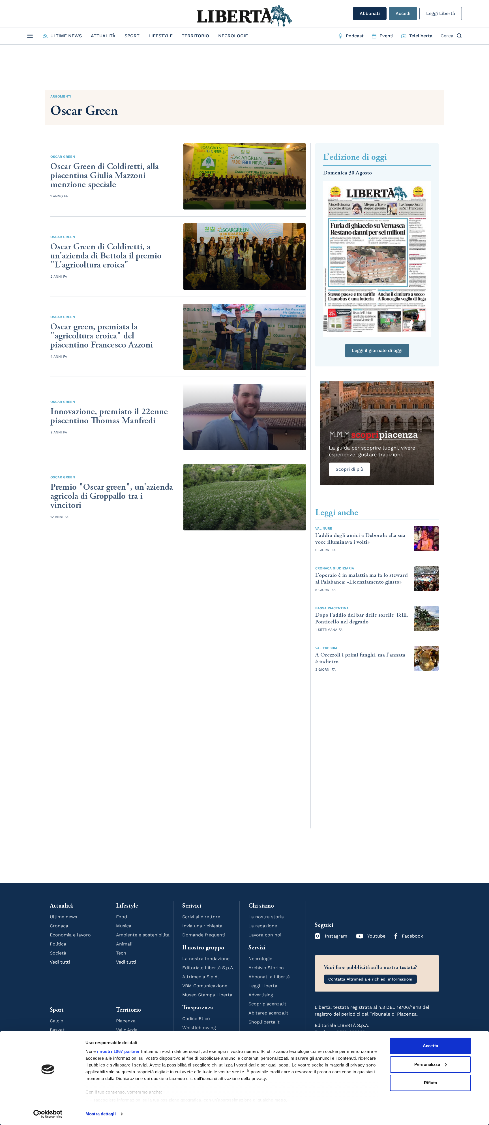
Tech (121, 953)
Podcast (355, 35)
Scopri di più (349, 469)
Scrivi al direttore (201, 916)
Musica (123, 925)
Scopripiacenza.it (267, 1004)
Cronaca (59, 925)
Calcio (56, 1020)
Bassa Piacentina (332, 608)
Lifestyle (161, 35)
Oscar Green (62, 157)
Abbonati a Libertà (269, 976)
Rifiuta (430, 1082)
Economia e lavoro (70, 935)
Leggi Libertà (440, 13)
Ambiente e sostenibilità (143, 935)
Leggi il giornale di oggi (377, 350)
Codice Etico (196, 1018)
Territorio (195, 35)
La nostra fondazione (206, 958)
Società (58, 953)
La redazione (262, 925)
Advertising (260, 994)
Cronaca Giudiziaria (334, 568)
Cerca (447, 35)
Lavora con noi (264, 935)
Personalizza (427, 1064)
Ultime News (66, 35)
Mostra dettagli (100, 1113)
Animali (124, 944)
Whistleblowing (199, 1027)
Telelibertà (420, 35)
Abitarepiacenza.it (268, 1013)
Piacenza (126, 1020)
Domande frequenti (203, 935)
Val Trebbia (326, 648)
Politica (58, 944)
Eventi (386, 35)
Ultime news (63, 916)
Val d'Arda (127, 1030)
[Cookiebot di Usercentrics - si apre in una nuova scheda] (48, 1114)
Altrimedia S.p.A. (200, 976)
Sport (132, 35)
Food (121, 916)
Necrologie (233, 35)
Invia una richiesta (202, 925)
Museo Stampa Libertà (207, 994)
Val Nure (323, 528)
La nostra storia (266, 916)
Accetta (430, 1045)
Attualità (103, 35)
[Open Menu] (30, 36)
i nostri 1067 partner (118, 1051)
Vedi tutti (60, 962)
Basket (57, 1030)
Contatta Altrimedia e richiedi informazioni (370, 979)
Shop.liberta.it (264, 1022)
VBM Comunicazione (204, 985)
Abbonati (370, 13)
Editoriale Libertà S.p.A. (208, 967)
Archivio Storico (266, 967)
